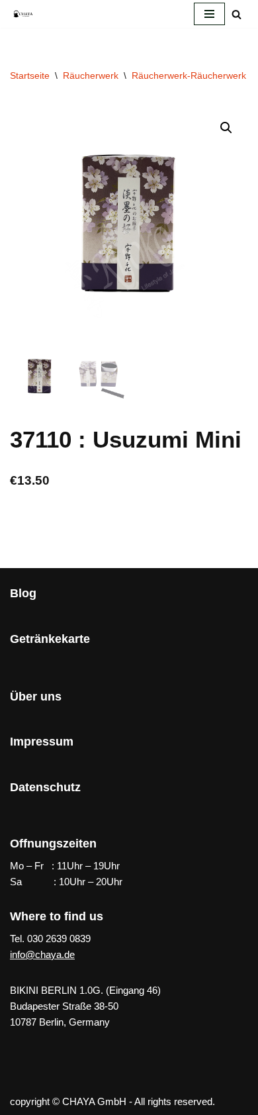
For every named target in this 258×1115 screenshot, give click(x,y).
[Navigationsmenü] (209, 14)
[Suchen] (236, 14)
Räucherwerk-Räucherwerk (189, 75)
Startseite (30, 75)
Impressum (41, 741)
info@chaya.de (42, 954)
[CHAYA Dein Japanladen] (23, 13)
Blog (23, 593)
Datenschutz (45, 787)
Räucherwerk (90, 75)
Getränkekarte (50, 639)
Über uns (36, 696)
